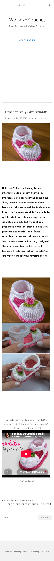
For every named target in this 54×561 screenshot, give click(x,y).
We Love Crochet (27, 20)
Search (45, 517)
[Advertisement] (27, 71)
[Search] (50, 5)
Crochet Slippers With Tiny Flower (29, 504)
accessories (27, 40)
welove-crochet (39, 118)
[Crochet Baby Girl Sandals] (26, 142)
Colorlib (25, 552)
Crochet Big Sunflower (18, 500)
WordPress (44, 552)
